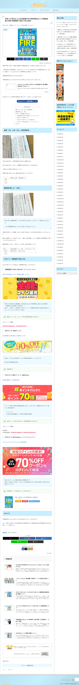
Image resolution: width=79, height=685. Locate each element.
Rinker (20, 498)
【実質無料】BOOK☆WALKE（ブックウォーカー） (28, 115)
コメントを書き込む (27, 665)
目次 (25, 107)
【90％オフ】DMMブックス (23, 117)
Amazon (18, 501)
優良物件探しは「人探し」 (21, 111)
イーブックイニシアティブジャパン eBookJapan (15, 442)
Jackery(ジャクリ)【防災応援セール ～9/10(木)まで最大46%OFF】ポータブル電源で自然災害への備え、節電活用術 (67, 46)
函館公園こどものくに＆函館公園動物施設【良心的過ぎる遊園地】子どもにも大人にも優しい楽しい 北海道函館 (67, 39)
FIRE (10, 532)
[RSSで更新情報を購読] (31, 549)
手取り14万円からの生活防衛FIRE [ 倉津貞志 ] (26, 497)
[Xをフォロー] (26, 549)
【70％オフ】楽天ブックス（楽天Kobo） (26, 119)
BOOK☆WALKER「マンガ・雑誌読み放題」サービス (16, 274)
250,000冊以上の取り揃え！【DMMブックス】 (14, 335)
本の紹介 (5, 532)
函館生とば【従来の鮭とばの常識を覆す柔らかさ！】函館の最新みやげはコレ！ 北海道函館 (67, 31)
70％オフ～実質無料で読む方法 (23, 113)
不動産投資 (14, 532)
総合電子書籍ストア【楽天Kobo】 (11, 380)
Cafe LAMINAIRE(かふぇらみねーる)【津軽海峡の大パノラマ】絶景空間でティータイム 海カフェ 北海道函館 (67, 53)
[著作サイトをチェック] (23, 549)
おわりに (18, 123)
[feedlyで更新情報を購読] (28, 549)
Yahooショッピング (34, 501)
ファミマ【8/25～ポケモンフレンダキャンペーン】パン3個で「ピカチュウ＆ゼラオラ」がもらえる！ (67, 24)
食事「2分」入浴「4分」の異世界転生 (24, 109)
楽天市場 (25, 501)
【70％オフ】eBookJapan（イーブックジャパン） (28, 121)
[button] (44, 59)
